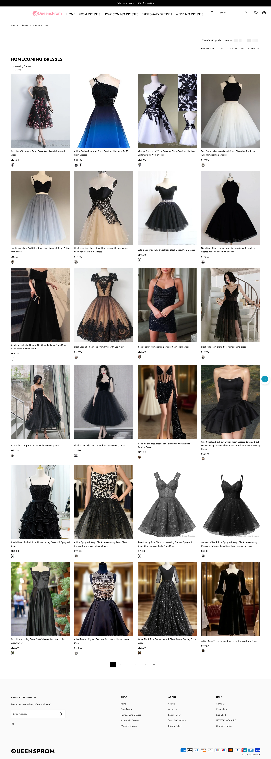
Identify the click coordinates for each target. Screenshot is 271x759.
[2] (240, 40)
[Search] (246, 12)
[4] (249, 40)
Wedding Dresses (129, 726)
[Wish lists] (256, 12)
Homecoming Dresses (131, 714)
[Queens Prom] (47, 14)
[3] (244, 40)
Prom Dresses (127, 709)
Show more (16, 69)
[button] (264, 12)
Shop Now (149, 3)
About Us (172, 709)
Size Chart (221, 714)
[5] (255, 40)
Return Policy (174, 714)
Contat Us (220, 703)
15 (145, 664)
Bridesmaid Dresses (130, 720)
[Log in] (212, 12)
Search (171, 703)
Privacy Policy (175, 726)
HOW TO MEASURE (226, 720)
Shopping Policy (224, 726)
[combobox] (233, 12)
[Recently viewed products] (264, 379)
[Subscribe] (60, 714)
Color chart (221, 709)
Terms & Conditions (177, 720)
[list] (236, 40)
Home (123, 703)
